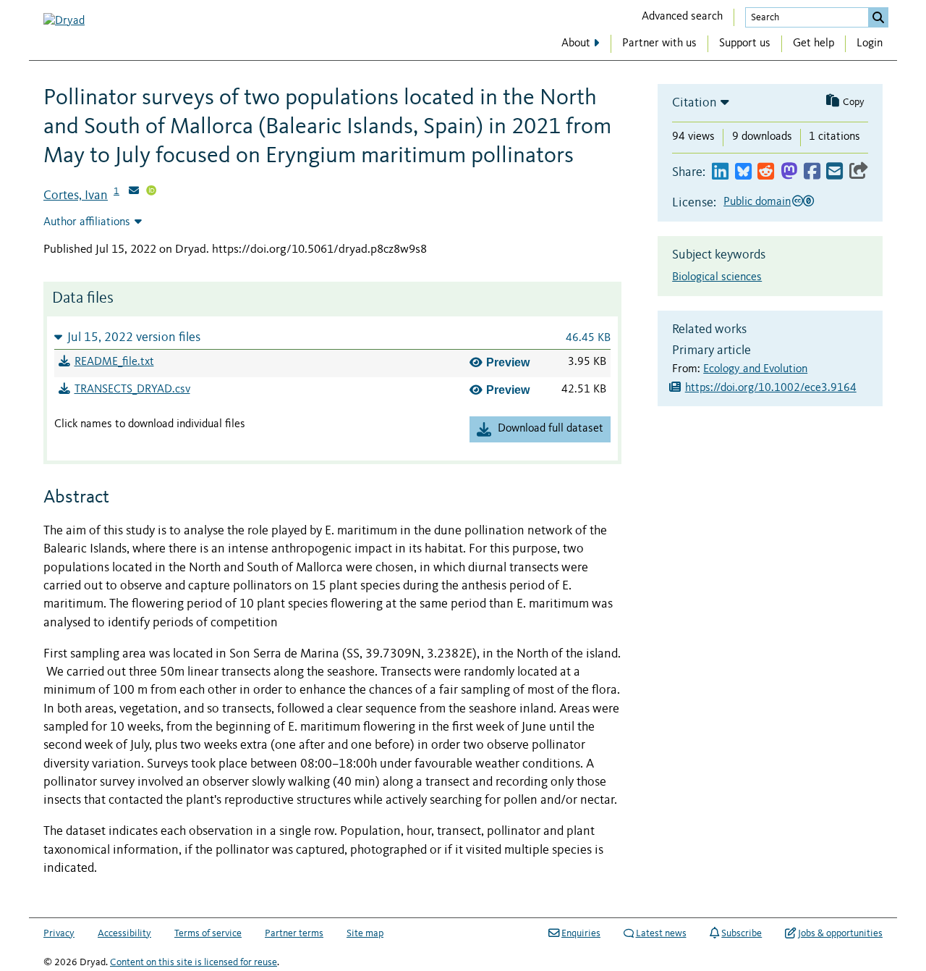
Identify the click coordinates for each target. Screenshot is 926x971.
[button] (332, 337)
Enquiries (580, 933)
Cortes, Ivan (75, 195)
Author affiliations (86, 222)
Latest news (661, 933)
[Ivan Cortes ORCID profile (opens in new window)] (151, 192)
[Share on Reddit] (765, 171)
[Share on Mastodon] (789, 171)
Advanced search (682, 16)
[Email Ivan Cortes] (134, 192)
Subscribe (741, 933)
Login (870, 43)
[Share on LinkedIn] (720, 171)
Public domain (757, 202)
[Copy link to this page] (858, 172)
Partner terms (294, 933)
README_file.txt (114, 362)
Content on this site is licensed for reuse (193, 962)
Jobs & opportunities (840, 933)
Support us (744, 43)
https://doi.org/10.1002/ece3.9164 (771, 388)
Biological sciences (717, 277)
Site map (365, 933)
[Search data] (878, 17)
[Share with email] (834, 171)
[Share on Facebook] (812, 171)
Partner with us (659, 43)
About (575, 43)
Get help (813, 43)
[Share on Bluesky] (743, 171)
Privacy (59, 933)
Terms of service (208, 933)
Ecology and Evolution (755, 369)
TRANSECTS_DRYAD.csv (132, 389)
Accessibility (124, 933)
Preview (508, 362)
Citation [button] (694, 102)
